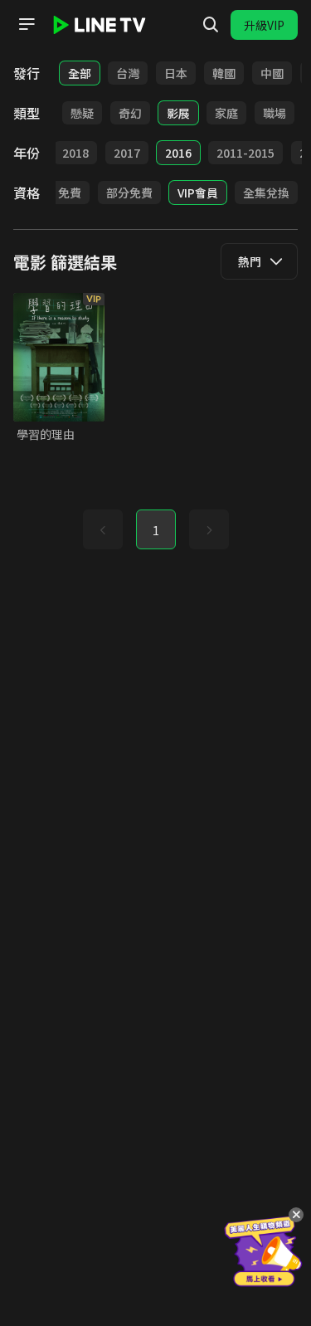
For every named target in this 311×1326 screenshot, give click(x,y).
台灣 (127, 73)
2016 (178, 152)
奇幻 (130, 113)
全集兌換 (266, 192)
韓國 (224, 73)
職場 (274, 113)
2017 (127, 152)
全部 (79, 73)
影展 (178, 113)
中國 (272, 73)
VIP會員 (197, 192)
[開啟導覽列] (26, 24)
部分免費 (129, 192)
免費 (69, 192)
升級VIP (264, 25)
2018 (75, 152)
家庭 (226, 113)
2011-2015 (245, 152)
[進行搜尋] (211, 25)
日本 (175, 73)
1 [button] (156, 530)
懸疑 (82, 113)
